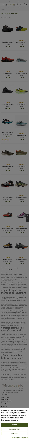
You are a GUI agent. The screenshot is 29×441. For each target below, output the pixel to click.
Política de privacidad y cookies (20, 437)
